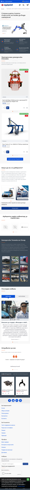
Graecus (4, 141)
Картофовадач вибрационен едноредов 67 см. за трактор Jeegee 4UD (14, 100)
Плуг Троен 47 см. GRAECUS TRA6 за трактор (15, 144)
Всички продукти (23, 198)
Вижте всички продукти (14, 159)
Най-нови (8, 296)
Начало (2, 8)
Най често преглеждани (20, 374)
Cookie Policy (21, 486)
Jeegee (4, 97)
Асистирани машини (8, 198)
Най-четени (22, 296)
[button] (12, 111)
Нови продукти (6, 374)
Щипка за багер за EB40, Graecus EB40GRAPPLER (8, 390)
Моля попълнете (4, 470)
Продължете (15, 208)
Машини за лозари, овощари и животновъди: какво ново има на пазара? (15, 322)
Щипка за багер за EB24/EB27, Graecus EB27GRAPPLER (22, 390)
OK (28, 479)
